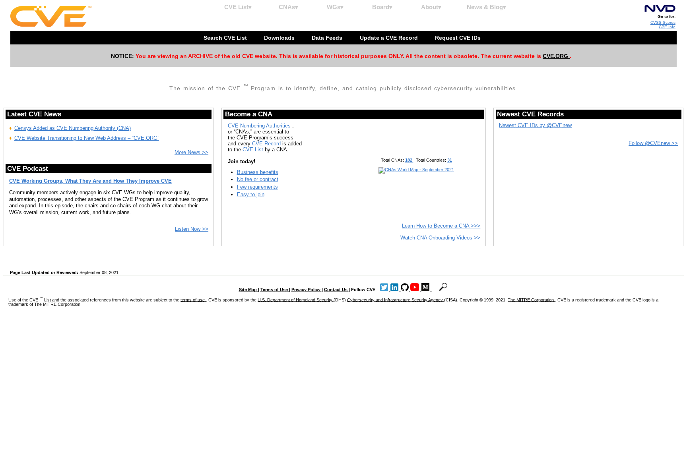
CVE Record (267, 144)
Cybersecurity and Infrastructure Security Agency (395, 299)
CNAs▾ (288, 7)
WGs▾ (335, 7)
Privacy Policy (306, 289)
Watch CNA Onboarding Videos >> (440, 238)
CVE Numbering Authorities (260, 126)
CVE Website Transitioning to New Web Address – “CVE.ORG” (86, 138)
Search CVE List (226, 38)
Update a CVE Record (389, 38)
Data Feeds (328, 38)
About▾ (431, 7)
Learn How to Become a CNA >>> (441, 226)
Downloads (280, 38)
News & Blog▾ (486, 7)
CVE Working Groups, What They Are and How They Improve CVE (90, 181)
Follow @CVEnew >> (653, 143)
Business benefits (257, 172)
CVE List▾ (238, 7)
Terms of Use (274, 289)
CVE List (254, 150)
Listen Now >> (191, 229)
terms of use (193, 299)
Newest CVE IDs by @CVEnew (535, 125)
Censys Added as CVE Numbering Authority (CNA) (72, 128)
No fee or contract (257, 179)
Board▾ (382, 7)
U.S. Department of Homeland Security (296, 299)
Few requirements (257, 187)
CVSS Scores (662, 22)
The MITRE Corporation (531, 299)
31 (449, 160)
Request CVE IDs (458, 38)
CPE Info (667, 27)
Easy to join (250, 194)
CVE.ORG (556, 56)
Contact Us (336, 289)
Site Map (248, 289)
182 (409, 160)
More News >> (191, 152)
